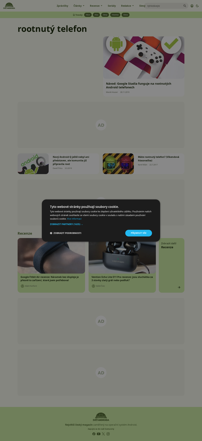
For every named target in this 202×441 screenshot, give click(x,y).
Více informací (74, 218)
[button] (101, 224)
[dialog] (101, 220)
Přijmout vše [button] (138, 233)
